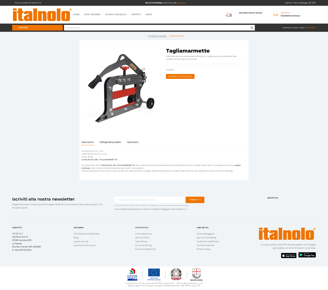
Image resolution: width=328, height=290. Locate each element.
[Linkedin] (282, 203)
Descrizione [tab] (87, 142)
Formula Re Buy (143, 245)
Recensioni (133, 142)
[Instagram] (273, 203)
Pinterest (185, 70)
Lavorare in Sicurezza (84, 245)
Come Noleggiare (206, 234)
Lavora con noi (81, 241)
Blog (76, 237)
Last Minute (141, 241)
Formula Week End (145, 249)
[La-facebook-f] (268, 203)
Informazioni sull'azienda (86, 234)
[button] (181, 2)
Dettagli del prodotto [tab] (110, 142)
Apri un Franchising (206, 237)
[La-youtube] (278, 203)
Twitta (181, 70)
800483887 (310, 28)
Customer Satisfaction (208, 241)
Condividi (177, 70)
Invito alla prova (143, 234)
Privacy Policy (204, 249)
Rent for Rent (142, 237)
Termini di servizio (206, 245)
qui (185, 209)
